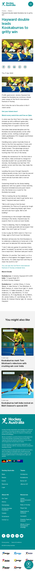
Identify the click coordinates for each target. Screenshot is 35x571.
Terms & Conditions (16, 542)
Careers (4, 513)
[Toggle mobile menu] (30, 4)
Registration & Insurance (24, 512)
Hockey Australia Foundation (7, 509)
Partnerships (5, 505)
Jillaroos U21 (24, 484)
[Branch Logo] (6, 553)
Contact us (5, 519)
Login (3, 487)
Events (4, 481)
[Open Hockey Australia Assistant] (28, 564)
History (4, 502)
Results (4, 477)
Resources (5, 484)
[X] (17, 536)
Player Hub (23, 508)
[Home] (10, 4)
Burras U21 (23, 481)
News (3, 474)
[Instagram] (8, 536)
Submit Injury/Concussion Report (25, 500)
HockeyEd (23, 516)
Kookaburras (24, 477)
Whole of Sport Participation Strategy (25, 525)
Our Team (5, 498)
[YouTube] (21, 536)
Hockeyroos (24, 474)
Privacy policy (5, 542)
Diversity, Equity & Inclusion (25, 520)
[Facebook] (3, 536)
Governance (5, 516)
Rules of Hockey (25, 505)
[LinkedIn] (12, 536)
